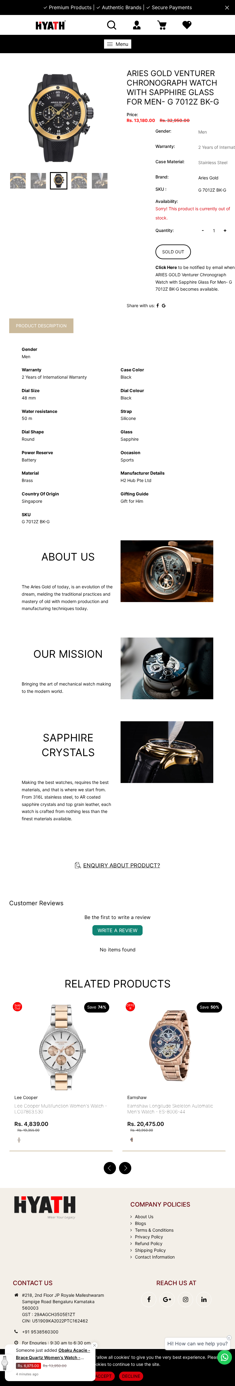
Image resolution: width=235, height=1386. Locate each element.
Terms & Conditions (154, 1230)
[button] (125, 1168)
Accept (103, 1376)
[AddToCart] (219, 1032)
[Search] (111, 25)
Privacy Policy (149, 1236)
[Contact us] (224, 1357)
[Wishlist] (187, 25)
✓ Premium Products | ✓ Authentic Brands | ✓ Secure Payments (117, 7)
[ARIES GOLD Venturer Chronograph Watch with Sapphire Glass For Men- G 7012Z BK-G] (58, 117)
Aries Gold (208, 177)
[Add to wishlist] (106, 1038)
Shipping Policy (150, 1250)
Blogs (140, 1223)
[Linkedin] (203, 1299)
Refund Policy (148, 1243)
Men (202, 131)
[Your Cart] (161, 25)
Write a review (117, 930)
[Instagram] (185, 1299)
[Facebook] (148, 1299)
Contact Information (155, 1256)
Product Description (41, 325)
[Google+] (167, 1299)
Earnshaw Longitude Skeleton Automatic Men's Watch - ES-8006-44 (170, 1109)
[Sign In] (136, 25)
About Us (144, 1216)
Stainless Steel (212, 162)
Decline (131, 1376)
